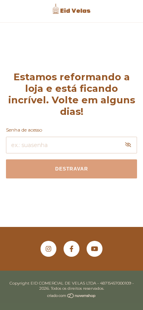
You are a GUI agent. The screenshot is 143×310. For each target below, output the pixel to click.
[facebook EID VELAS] (71, 249)
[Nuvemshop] (72, 296)
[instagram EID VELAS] (48, 249)
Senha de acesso (24, 130)
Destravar (71, 169)
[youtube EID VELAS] (94, 249)
